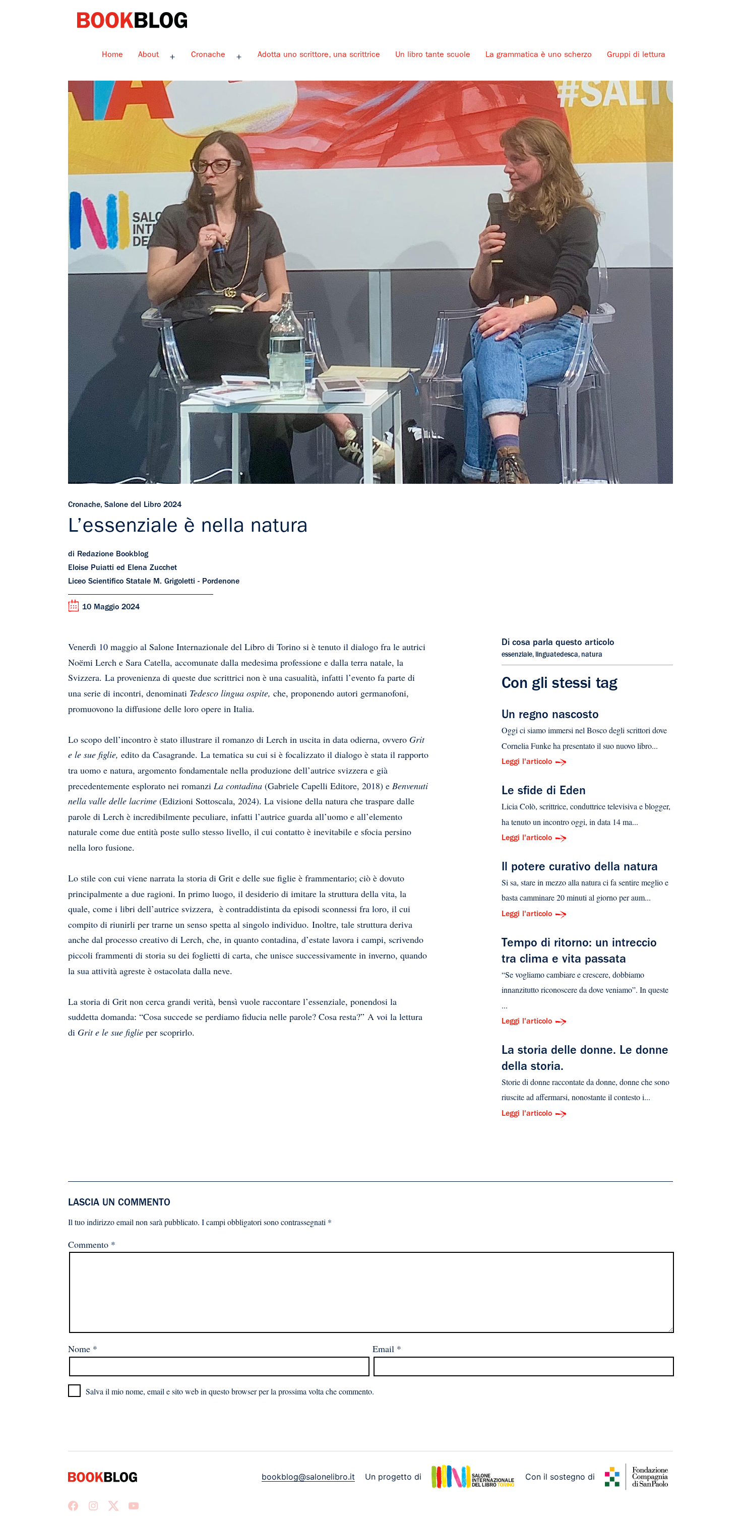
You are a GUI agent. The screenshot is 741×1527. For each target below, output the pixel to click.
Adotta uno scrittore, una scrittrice (319, 55)
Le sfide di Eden (544, 792)
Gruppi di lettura (636, 55)
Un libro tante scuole (432, 55)
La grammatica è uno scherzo (538, 55)
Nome (82, 1349)
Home (112, 55)
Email (387, 1349)
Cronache (208, 55)
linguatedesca (556, 655)
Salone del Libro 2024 (142, 505)
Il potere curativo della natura (580, 868)
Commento (91, 1244)
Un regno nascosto (550, 716)
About (148, 55)
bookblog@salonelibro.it (308, 1477)
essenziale (517, 655)
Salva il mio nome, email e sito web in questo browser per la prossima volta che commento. (230, 1391)
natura (591, 655)
